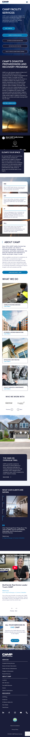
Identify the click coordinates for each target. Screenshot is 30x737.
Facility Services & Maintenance (9, 668)
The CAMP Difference (7, 685)
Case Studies (5, 704)
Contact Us (4, 699)
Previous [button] (12, 610)
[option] (15, 522)
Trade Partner (5, 707)
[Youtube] (21, 712)
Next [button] (16, 610)
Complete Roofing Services (8, 663)
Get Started (8, 28)
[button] (12, 409)
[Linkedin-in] (3, 712)
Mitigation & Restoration (7, 671)
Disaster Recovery (6, 673)
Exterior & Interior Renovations (9, 666)
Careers (4, 688)
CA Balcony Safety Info (7, 702)
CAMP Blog (4, 697)
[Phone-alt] (27, 712)
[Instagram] (15, 712)
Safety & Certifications (7, 690)
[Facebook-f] (9, 712)
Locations (4, 680)
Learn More (7, 306)
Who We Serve (5, 682)
